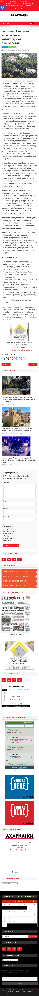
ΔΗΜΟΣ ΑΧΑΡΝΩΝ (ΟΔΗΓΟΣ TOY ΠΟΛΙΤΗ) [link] (16, 571)
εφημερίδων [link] (20, 634)
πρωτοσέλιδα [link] (13, 634)
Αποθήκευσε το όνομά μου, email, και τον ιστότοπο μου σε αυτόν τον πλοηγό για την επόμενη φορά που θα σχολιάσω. (9, 533)
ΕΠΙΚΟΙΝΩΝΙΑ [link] (28, 6)
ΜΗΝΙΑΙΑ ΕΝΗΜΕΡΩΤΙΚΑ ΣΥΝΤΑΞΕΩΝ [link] (14, 586)
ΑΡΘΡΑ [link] (4, 47)
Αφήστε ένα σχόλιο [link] (23, 50)
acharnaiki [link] (19, 433)
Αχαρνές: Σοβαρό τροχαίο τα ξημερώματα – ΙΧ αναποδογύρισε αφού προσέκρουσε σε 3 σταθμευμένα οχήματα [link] (19, 460)
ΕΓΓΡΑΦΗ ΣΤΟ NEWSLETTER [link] (15, 6)
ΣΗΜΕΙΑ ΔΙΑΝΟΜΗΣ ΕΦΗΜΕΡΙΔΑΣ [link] (24, 4)
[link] (2, 7)
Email (5, 508)
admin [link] (16, 404)
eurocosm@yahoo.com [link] (23, 350)
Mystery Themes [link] (32, 990)
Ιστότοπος (6, 516)
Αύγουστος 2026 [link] (19, 901)
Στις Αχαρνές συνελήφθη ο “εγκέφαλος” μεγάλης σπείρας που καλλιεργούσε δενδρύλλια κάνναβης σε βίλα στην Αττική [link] (18, 399)
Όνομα (5, 501)
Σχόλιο (6, 482)
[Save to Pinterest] (11, 358)
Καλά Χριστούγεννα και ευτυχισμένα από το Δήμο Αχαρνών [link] (7, 364)
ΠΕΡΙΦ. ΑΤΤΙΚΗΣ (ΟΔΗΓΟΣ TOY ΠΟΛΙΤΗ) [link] (15, 576)
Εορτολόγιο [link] (15, 872)
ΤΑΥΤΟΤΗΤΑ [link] (9, 4)
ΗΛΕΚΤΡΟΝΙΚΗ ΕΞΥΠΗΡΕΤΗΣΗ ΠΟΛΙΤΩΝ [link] (15, 581)
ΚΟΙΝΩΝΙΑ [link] (12, 47)
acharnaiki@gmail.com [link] (22, 850)
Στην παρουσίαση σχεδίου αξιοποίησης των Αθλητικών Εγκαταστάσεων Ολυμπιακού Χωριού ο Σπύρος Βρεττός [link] (33, 364)
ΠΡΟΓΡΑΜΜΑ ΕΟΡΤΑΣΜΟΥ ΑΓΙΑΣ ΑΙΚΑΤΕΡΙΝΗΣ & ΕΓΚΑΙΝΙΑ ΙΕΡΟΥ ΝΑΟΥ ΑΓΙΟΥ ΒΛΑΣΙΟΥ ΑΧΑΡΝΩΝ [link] (17, 429)
